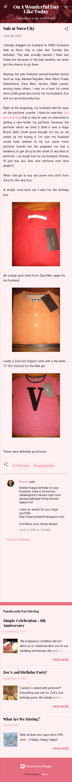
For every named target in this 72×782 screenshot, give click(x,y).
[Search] (66, 8)
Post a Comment (18, 539)
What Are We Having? (21, 719)
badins (44, 774)
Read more (61, 660)
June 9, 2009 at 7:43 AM (34, 530)
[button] (66, 29)
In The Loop (21, 465)
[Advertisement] (36, 570)
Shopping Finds (44, 465)
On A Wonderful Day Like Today (36, 9)
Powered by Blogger (38, 766)
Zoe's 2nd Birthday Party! (25, 672)
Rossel (23, 482)
